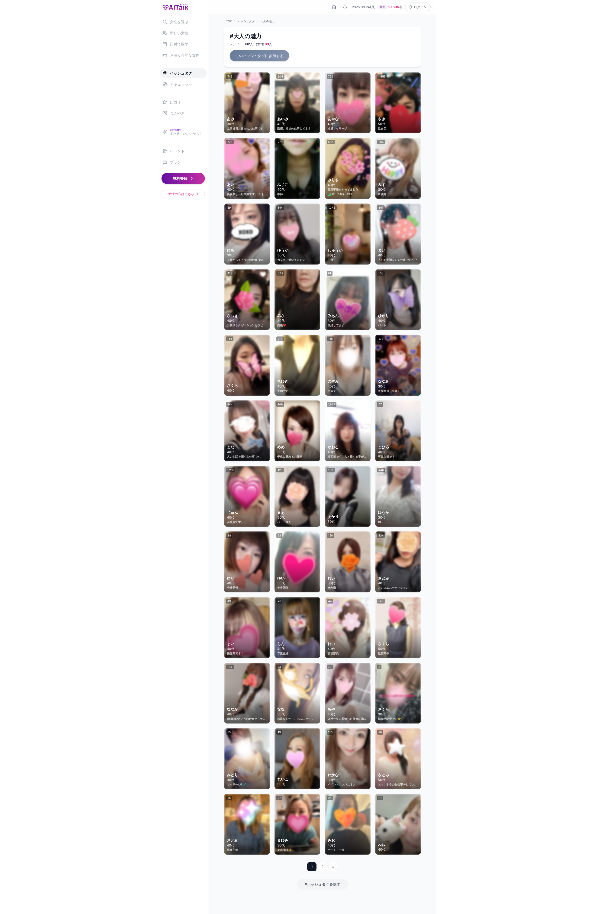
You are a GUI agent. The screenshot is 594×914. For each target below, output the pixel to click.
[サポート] (334, 7)
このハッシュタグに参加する (259, 55)
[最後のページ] (333, 866)
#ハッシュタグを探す (322, 884)
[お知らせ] (345, 7)
